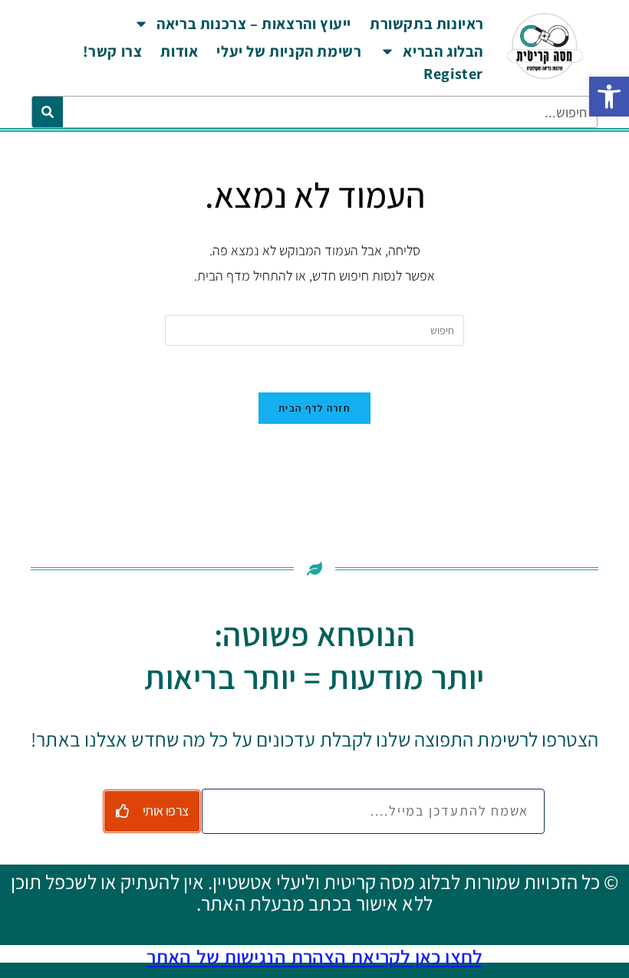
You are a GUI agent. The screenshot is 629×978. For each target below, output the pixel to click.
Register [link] (453, 73)
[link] (609, 97)
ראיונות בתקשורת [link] (427, 24)
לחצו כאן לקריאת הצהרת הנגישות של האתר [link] (314, 957)
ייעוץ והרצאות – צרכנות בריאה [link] (253, 24)
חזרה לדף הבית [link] (314, 408)
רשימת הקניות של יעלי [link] (288, 51)
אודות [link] (179, 51)
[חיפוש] (47, 112)
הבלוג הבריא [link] (443, 51)
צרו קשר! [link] (113, 51)
